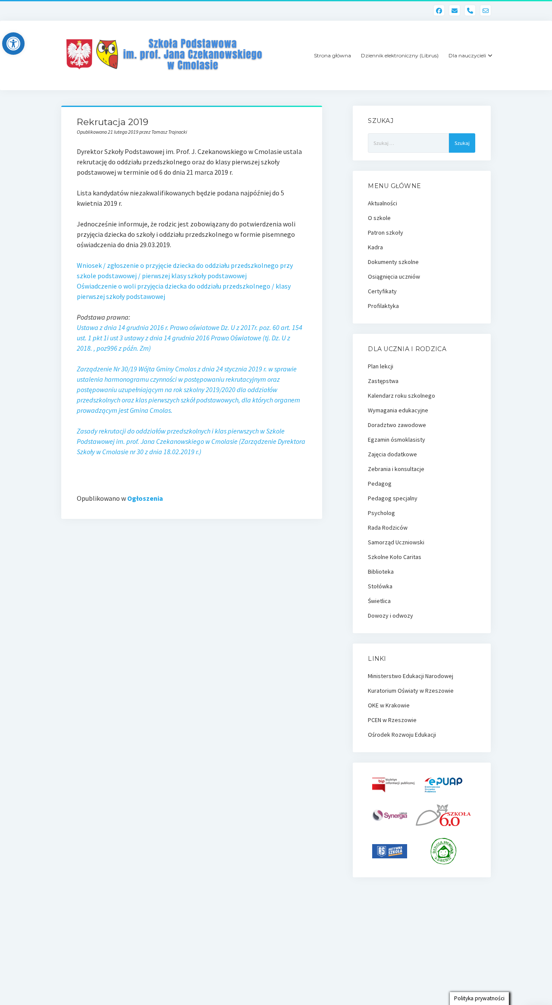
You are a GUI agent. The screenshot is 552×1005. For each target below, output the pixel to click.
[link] (13, 43)
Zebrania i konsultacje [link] (396, 469)
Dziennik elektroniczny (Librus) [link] (400, 55)
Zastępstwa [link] (383, 381)
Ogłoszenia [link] (145, 498)
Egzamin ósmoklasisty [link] (396, 439)
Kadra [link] (375, 247)
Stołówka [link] (380, 586)
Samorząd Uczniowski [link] (396, 542)
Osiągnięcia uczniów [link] (394, 276)
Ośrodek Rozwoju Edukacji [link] (402, 734)
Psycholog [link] (381, 513)
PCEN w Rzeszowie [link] (392, 720)
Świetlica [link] (379, 601)
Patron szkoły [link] (385, 232)
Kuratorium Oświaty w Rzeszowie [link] (411, 690)
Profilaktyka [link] (383, 306)
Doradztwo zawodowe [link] (397, 425)
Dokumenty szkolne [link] (393, 262)
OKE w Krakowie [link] (389, 705)
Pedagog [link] (380, 483)
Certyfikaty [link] (382, 291)
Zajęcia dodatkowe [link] (392, 454)
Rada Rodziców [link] (388, 527)
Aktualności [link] (382, 203)
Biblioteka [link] (381, 571)
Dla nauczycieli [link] (467, 55)
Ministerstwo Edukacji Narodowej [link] (410, 676)
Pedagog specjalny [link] (392, 498)
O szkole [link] (379, 218)
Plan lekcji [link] (380, 366)
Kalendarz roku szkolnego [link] (401, 395)
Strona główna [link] (332, 55)
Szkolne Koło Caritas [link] (394, 557)
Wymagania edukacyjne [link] (398, 410)
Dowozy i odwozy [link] (390, 615)
